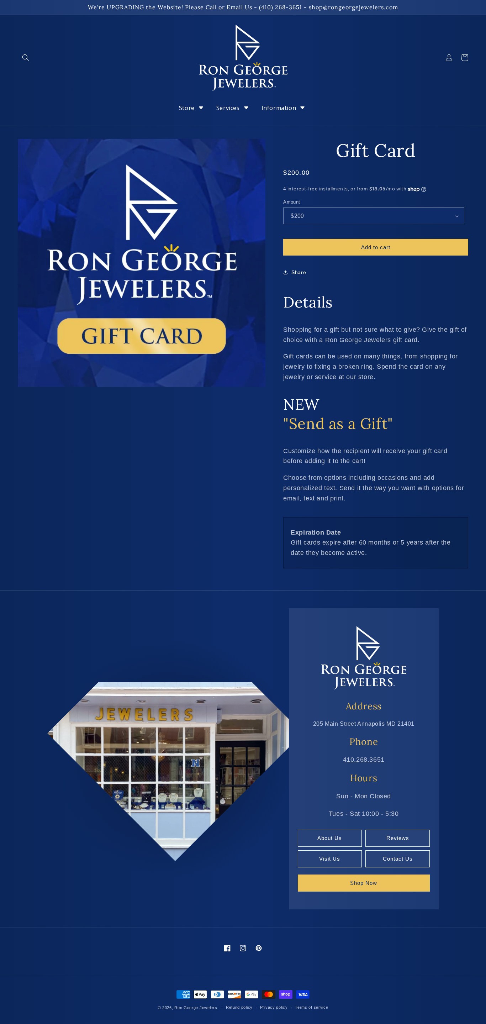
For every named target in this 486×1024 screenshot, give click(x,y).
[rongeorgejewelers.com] (363, 657)
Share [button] (298, 272)
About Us (329, 838)
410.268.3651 (364, 759)
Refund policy (239, 1007)
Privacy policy (274, 1007)
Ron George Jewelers (195, 1007)
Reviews (397, 838)
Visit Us (329, 859)
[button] (25, 57)
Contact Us (398, 859)
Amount (291, 202)
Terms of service (311, 1007)
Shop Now (363, 883)
